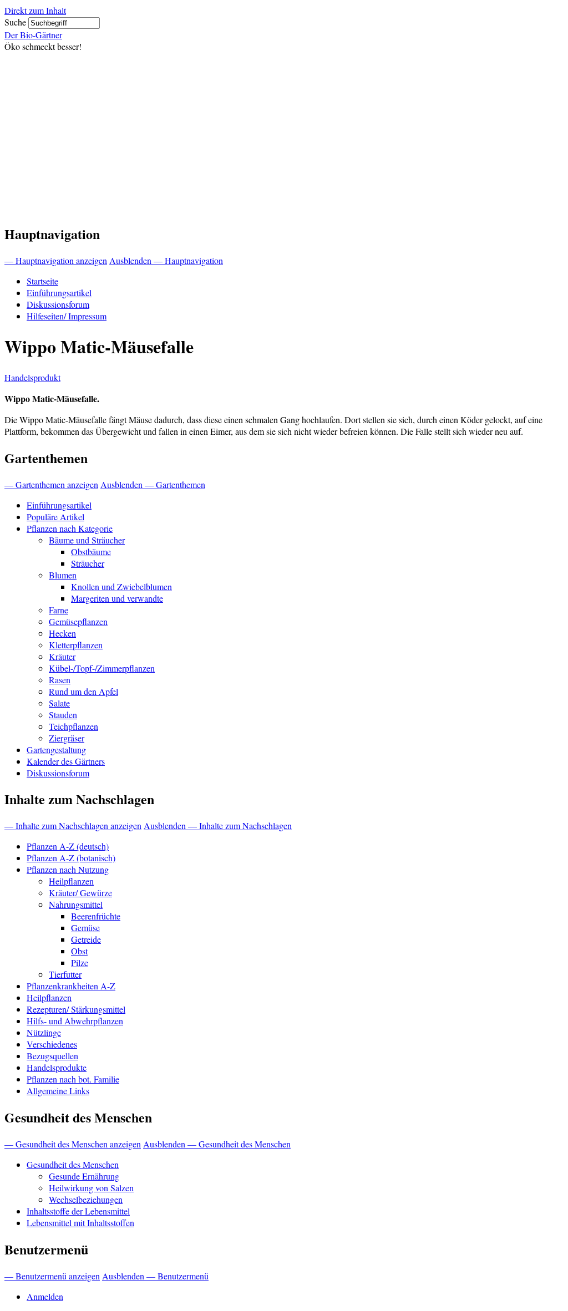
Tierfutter (65, 974)
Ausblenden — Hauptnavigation (166, 260)
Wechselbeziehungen (86, 1199)
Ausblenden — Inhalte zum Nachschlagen (218, 825)
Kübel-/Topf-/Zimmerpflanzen (102, 668)
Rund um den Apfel (83, 691)
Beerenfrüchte (95, 916)
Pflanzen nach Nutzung (68, 869)
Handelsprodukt (32, 377)
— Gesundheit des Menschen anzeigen (72, 1144)
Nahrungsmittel (76, 904)
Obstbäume (91, 551)
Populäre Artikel (55, 516)
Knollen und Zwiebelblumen (121, 586)
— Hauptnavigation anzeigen (55, 260)
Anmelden (45, 1296)
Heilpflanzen (71, 881)
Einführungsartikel (59, 292)
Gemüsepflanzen (78, 621)
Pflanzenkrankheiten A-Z (71, 986)
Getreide (86, 939)
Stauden (63, 714)
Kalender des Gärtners (66, 761)
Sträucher (87, 563)
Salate (59, 703)
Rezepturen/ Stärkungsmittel (76, 1009)
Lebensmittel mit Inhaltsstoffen (80, 1222)
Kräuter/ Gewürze (80, 892)
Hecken (62, 633)
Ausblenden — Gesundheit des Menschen (217, 1144)
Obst (79, 951)
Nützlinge (44, 1032)
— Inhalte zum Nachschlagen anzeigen (72, 825)
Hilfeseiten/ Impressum (66, 316)
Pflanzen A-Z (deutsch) (68, 846)
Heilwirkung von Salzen (91, 1187)
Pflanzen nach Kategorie (70, 528)
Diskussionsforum (58, 304)
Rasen (59, 679)
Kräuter (62, 656)
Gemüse (85, 927)
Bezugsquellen (52, 1055)
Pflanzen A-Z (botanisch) (71, 857)
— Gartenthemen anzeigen (51, 484)
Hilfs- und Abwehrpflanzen (75, 1021)
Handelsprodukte (57, 1067)
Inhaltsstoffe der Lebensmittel (78, 1211)
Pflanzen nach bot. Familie (73, 1079)
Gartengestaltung (56, 749)
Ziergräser (66, 738)
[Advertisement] (284, 135)
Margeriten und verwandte (117, 598)
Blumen (63, 575)
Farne (58, 610)
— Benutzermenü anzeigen (52, 1276)
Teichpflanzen (73, 726)
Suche (15, 22)
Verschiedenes (52, 1044)
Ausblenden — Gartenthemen (152, 484)
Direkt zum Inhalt (35, 10)
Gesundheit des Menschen (73, 1164)
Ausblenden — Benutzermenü (155, 1276)
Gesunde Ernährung (84, 1176)
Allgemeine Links (58, 1090)
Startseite (42, 281)
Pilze (79, 962)
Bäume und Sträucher (87, 540)
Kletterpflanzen (76, 645)
